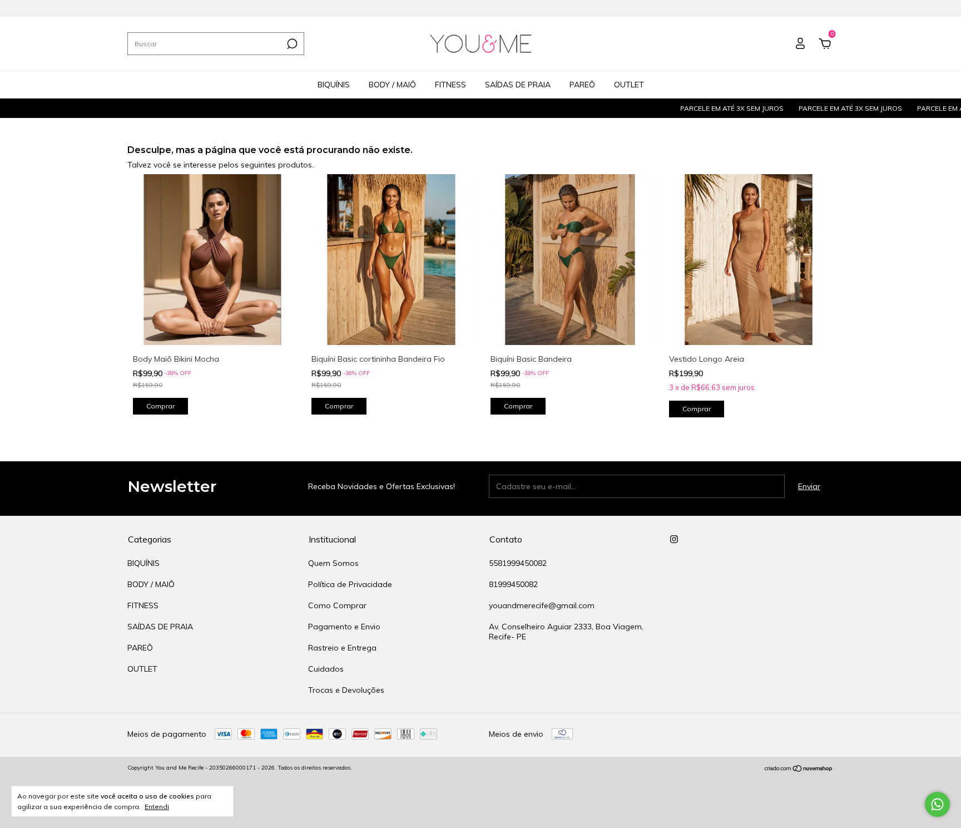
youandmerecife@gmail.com (542, 605)
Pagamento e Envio (344, 627)
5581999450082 (518, 563)
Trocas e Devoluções (346, 690)
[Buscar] (291, 44)
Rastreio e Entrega (342, 648)
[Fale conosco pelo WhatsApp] (937, 804)
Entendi (157, 806)
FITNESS (450, 85)
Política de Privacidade (350, 584)
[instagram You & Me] (674, 539)
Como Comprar (337, 605)
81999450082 (513, 584)
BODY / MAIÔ (392, 85)
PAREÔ (582, 85)
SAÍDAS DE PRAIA (518, 85)
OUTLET (629, 85)
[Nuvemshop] (799, 769)
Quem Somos (333, 563)
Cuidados (326, 669)
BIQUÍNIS (334, 85)
